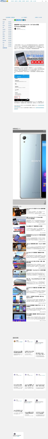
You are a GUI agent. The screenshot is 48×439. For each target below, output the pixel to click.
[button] (42, 1)
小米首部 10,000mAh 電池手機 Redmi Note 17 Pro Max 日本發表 (29, 352)
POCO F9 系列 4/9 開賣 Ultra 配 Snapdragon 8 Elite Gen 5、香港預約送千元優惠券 (18, 385)
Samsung (4, 40)
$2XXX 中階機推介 (24, 17)
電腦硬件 (21, 341)
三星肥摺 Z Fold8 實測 (38, 17)
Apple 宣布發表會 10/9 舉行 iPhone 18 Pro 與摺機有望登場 (18, 411)
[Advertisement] (29, 37)
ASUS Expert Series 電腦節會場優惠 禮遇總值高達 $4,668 (18, 352)
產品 (10, 21)
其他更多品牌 (5, 47)
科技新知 (18, 436)
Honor (4, 25)
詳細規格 (46, 202)
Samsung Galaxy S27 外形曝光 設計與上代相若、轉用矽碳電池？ (40, 385)
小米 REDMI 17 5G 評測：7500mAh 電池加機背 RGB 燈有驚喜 (40, 413)
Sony (3, 42)
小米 (31, 341)
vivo (3, 44)
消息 (9, 21)
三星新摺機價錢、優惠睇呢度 (10, 17)
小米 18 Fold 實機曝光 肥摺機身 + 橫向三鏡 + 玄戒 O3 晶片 (29, 385)
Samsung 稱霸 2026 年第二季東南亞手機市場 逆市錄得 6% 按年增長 (29, 413)
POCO (4, 38)
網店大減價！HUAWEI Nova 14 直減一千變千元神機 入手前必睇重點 (40, 354)
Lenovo (4, 31)
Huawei (4, 29)
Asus (3, 23)
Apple (4, 21)
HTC (3, 27)
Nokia (4, 34)
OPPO (4, 36)
